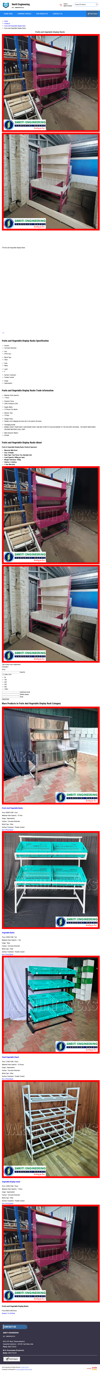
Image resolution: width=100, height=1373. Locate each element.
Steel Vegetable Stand (10, 1057)
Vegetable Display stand (11, 1182)
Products (7, 23)
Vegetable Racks (8, 933)
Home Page (8, 14)
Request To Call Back (8, 1313)
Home (6, 21)
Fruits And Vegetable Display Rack (14, 26)
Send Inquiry (93, 14)
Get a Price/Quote (7, 830)
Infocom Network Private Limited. (24, 1369)
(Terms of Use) (25, 1367)
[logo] (5, 9)
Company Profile (24, 14)
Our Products (42, 14)
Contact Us (57, 14)
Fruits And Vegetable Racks (12, 808)
